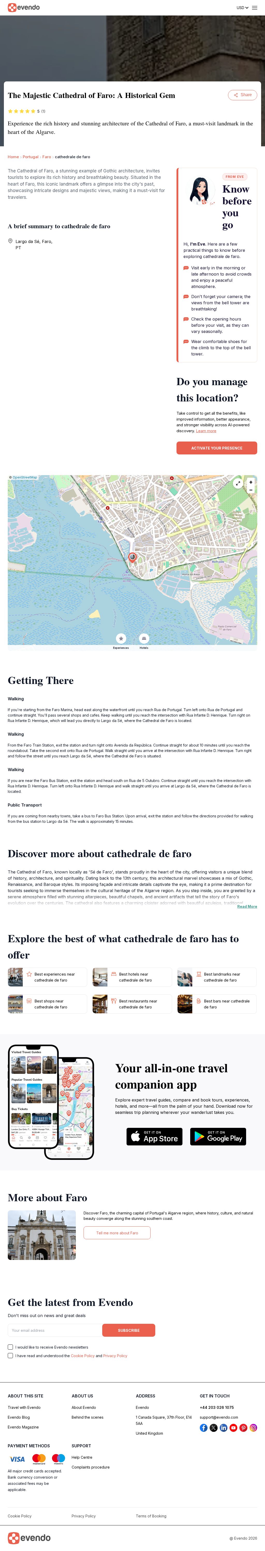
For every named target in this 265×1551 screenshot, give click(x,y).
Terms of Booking (151, 1516)
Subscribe (129, 1330)
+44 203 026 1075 (217, 1407)
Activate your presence (216, 448)
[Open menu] (254, 8)
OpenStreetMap (25, 477)
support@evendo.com (219, 1417)
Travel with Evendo (24, 1407)
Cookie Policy (83, 1356)
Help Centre (82, 1457)
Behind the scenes (88, 1417)
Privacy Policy (115, 1356)
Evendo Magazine (23, 1427)
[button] (132, 558)
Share (246, 95)
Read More (247, 906)
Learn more (206, 430)
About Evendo (84, 1407)
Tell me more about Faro (117, 1233)
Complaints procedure (91, 1467)
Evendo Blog (19, 1417)
